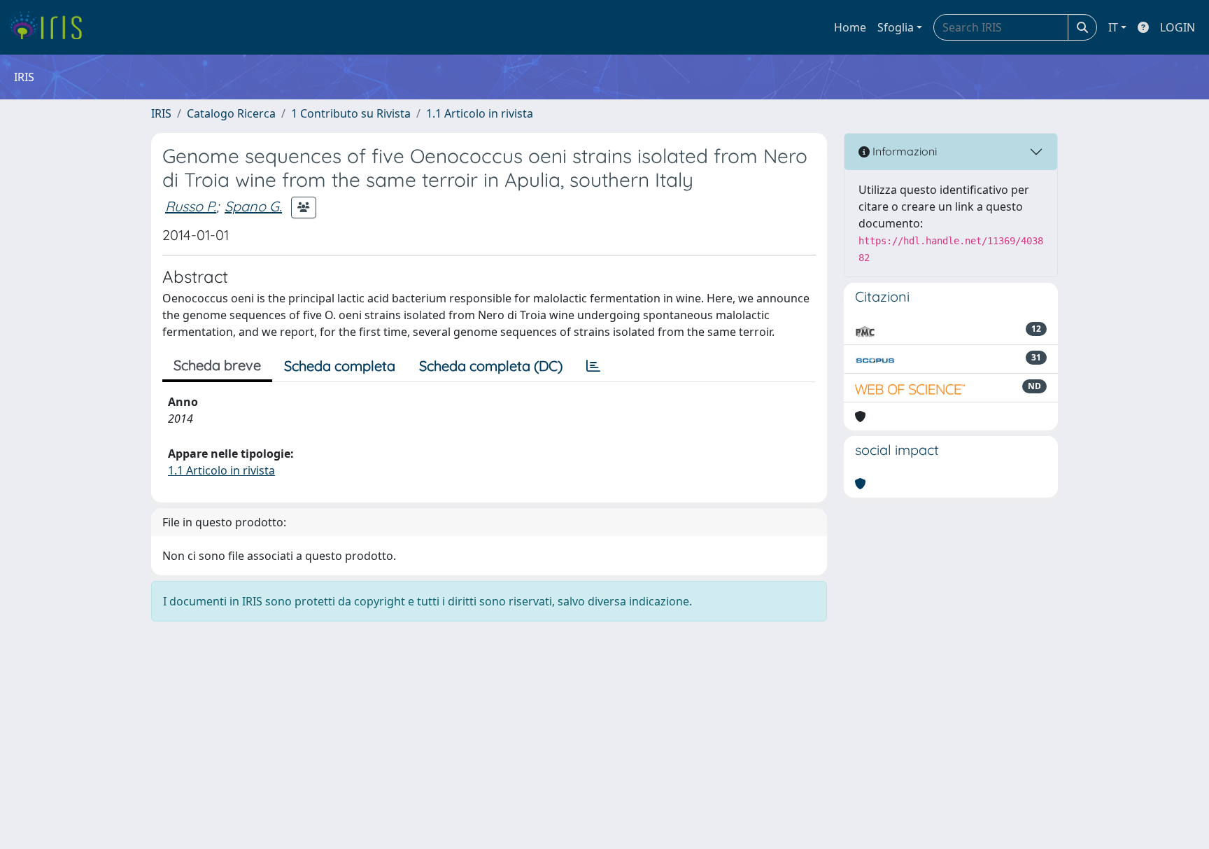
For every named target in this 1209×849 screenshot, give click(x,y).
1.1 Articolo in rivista (479, 113)
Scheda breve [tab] (217, 365)
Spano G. (253, 206)
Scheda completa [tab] (339, 365)
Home (850, 27)
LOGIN (1177, 27)
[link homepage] (50, 27)
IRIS (161, 113)
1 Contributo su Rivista (351, 113)
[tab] (593, 366)
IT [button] (1113, 27)
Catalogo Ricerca (231, 113)
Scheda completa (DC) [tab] (491, 365)
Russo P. (190, 206)
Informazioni (903, 151)
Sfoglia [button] (895, 27)
